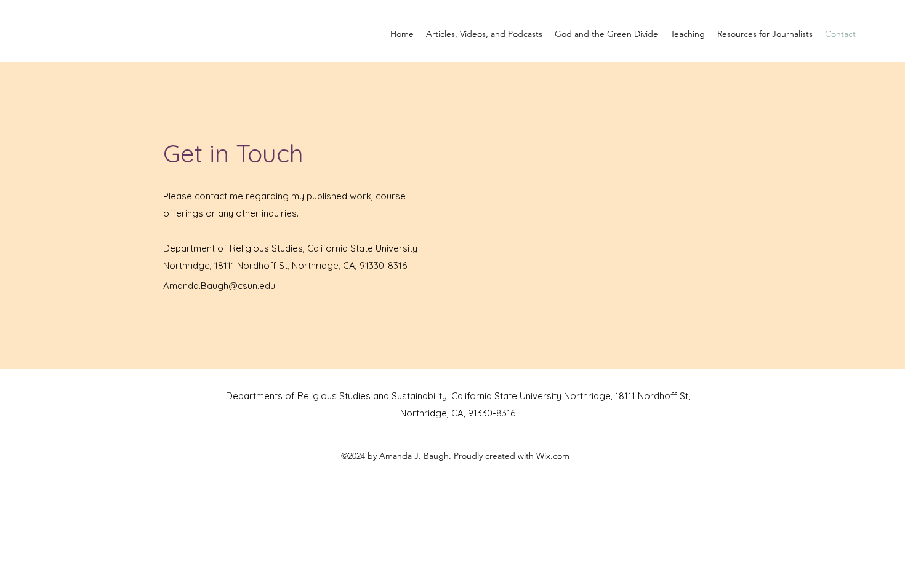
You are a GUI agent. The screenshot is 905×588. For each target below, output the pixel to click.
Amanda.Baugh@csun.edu (219, 286)
